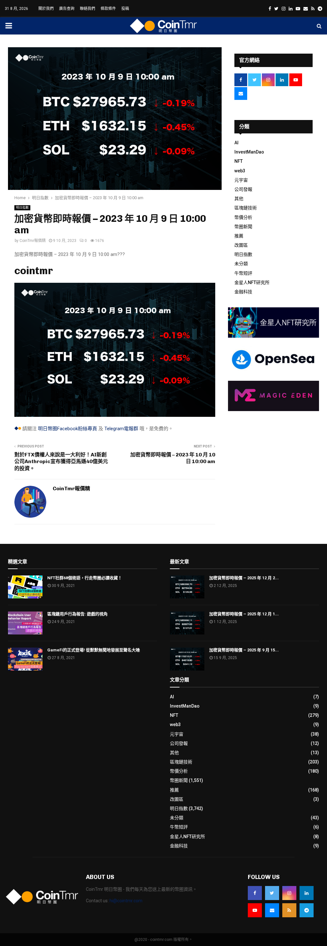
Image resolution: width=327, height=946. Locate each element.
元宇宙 (241, 180)
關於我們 (46, 8)
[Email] (272, 910)
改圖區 (241, 245)
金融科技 (243, 291)
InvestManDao (249, 151)
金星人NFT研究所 (252, 282)
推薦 (238, 235)
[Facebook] (255, 893)
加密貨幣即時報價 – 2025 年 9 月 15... (244, 650)
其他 (238, 198)
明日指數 (22, 207)
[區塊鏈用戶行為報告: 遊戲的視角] (25, 623)
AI (236, 142)
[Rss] (289, 910)
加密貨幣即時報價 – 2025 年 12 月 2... (244, 577)
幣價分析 (243, 217)
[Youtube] (255, 910)
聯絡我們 (87, 8)
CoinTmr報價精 (32, 240)
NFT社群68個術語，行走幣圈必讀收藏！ (84, 577)
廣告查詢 (66, 8)
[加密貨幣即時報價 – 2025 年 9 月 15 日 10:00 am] (187, 659)
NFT (238, 161)
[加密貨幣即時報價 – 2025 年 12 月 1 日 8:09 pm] (187, 623)
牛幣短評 (243, 273)
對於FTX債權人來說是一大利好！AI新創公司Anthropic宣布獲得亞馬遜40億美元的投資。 (61, 461)
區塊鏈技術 (245, 207)
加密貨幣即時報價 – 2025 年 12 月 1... (244, 614)
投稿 (125, 8)
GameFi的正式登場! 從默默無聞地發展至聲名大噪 (93, 650)
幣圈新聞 (243, 226)
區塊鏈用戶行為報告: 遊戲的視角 (77, 614)
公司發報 (243, 189)
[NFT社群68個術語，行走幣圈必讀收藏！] (25, 586)
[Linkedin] (307, 893)
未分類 (241, 263)
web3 (239, 170)
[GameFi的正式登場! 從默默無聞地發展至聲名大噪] (25, 659)
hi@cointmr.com (126, 900)
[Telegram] (307, 910)
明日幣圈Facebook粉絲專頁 (67, 429)
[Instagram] (289, 893)
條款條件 (108, 8)
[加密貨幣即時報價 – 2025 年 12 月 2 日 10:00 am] (187, 586)
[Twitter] (272, 893)
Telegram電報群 (121, 429)
